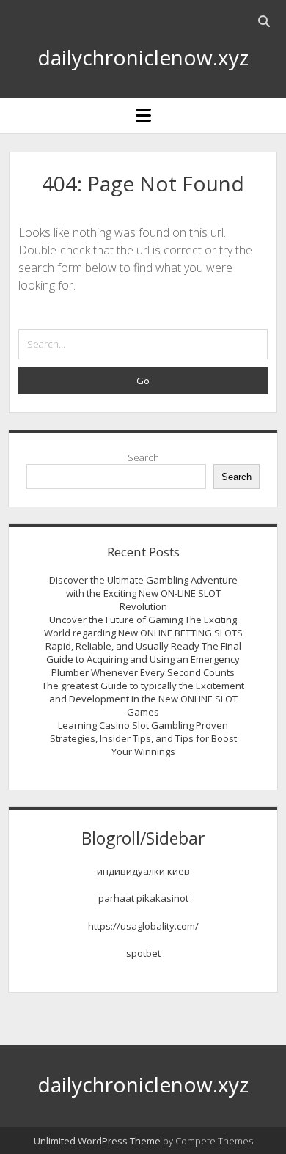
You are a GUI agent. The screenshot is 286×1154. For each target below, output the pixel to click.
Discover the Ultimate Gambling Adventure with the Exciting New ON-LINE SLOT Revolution (143, 593)
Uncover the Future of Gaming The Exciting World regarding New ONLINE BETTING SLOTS (143, 626)
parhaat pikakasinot (143, 898)
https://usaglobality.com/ (143, 926)
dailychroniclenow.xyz (143, 57)
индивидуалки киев (143, 871)
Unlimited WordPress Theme (97, 1140)
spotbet (143, 953)
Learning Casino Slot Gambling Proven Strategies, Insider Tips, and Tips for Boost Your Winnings (143, 738)
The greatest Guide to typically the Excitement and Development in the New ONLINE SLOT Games (143, 699)
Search (143, 457)
